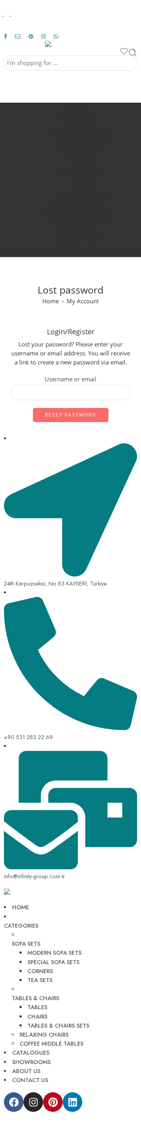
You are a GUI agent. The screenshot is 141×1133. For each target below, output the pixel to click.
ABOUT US (77, 243)
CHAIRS (82, 189)
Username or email (70, 379)
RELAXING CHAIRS (78, 207)
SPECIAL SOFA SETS (82, 143)
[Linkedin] (72, 1102)
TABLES (82, 180)
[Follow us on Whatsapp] (56, 36)
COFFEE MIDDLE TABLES (78, 216)
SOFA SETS (77, 125)
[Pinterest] (53, 1102)
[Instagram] (33, 1102)
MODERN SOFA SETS (82, 134)
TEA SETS (82, 161)
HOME (77, 107)
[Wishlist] (124, 52)
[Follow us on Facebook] (5, 36)
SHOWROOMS (77, 234)
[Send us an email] (18, 36)
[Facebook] (14, 1102)
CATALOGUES (78, 225)
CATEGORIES (76, 116)
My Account (83, 301)
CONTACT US (77, 252)
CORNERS (82, 152)
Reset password (70, 415)
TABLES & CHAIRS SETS (82, 198)
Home (50, 301)
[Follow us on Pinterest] (31, 36)
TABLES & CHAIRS (77, 170)
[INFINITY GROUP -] (70, 44)
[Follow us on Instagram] (43, 36)
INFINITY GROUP (38, 1124)
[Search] (132, 52)
